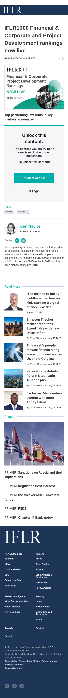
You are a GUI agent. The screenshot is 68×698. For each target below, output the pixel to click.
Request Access (34, 178)
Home (39, 601)
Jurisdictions (43, 606)
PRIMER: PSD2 (15, 508)
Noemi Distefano (38, 338)
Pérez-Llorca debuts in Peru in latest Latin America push (44, 375)
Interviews (10, 586)
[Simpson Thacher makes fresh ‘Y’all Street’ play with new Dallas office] (13, 326)
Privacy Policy (41, 661)
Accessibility (11, 661)
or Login (34, 191)
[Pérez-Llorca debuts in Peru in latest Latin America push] (13, 378)
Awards (9, 628)
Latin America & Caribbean (44, 576)
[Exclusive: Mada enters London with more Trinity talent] (13, 400)
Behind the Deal (13, 580)
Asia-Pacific (42, 564)
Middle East (42, 582)
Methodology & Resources (44, 613)
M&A (7, 564)
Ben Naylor (30, 226)
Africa (39, 559)
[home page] (12, 10)
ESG (7, 575)
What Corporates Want (17, 601)
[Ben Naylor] (12, 228)
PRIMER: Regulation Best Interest (29, 486)
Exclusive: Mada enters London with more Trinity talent (44, 397)
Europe (39, 569)
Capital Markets (13, 569)
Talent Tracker (12, 606)
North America (43, 588)
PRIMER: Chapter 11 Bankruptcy (28, 517)
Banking (8, 212)
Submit (39, 619)
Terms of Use (25, 661)
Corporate (22, 212)
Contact (40, 628)
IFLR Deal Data (12, 612)
